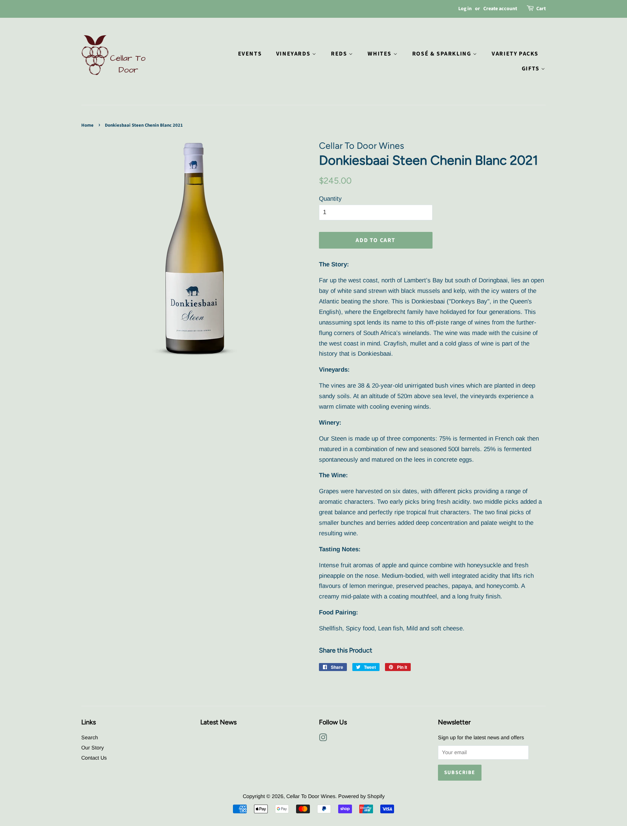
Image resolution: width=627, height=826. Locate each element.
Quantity (330, 198)
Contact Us (94, 758)
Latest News (218, 722)
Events (250, 54)
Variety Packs (515, 54)
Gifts (531, 69)
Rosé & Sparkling (442, 54)
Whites (380, 54)
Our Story (92, 748)
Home (87, 125)
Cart (541, 8)
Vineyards (294, 54)
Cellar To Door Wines (310, 796)
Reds (340, 54)
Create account (500, 8)
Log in (465, 8)
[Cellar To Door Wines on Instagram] (323, 739)
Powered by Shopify (361, 796)
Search (89, 737)
